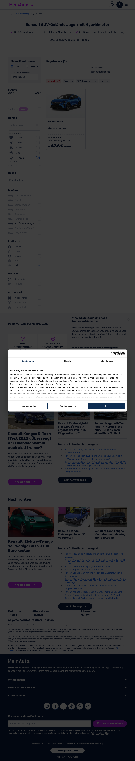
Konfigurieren (66, 406)
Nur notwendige (29, 406)
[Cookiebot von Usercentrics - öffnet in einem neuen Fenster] (113, 353)
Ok (106, 406)
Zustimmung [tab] (28, 361)
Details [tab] (67, 361)
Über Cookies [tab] (107, 361)
